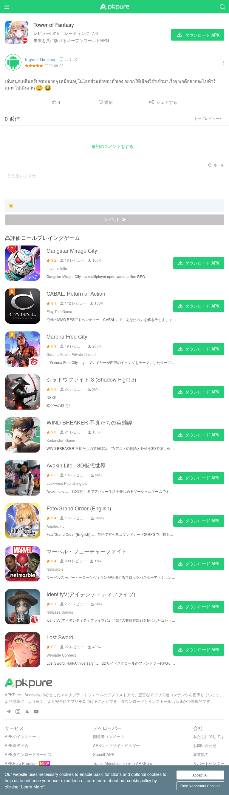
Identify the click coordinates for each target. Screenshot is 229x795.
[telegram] (8, 712)
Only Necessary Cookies (200, 785)
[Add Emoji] (11, 206)
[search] (222, 6)
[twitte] (27, 712)
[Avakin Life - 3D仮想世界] (23, 478)
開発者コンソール (108, 736)
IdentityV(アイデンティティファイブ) (91, 594)
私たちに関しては (208, 736)
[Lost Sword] (23, 650)
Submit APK (103, 754)
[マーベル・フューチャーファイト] (23, 564)
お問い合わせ (204, 745)
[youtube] (36, 712)
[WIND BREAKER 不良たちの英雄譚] (23, 435)
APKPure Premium (21, 763)
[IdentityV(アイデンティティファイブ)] (23, 607)
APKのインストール (22, 736)
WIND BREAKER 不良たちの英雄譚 (89, 422)
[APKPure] (114, 6)
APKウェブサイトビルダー (116, 745)
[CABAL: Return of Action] (23, 306)
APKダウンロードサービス (28, 754)
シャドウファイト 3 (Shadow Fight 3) (91, 379)
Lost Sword (60, 637)
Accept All (200, 774)
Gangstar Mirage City (72, 250)
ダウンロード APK (202, 263)
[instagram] (17, 712)
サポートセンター (208, 763)
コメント (112, 219)
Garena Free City (67, 336)
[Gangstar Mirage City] (23, 263)
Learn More (32, 787)
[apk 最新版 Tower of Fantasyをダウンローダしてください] (17, 32)
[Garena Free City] (23, 349)
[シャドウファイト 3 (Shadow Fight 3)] (23, 392)
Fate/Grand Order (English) (79, 508)
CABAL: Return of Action (76, 293)
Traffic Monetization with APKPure (122, 763)
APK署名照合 (16, 745)
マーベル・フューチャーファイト (87, 551)
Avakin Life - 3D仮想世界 (76, 465)
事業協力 (201, 754)
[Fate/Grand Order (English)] (23, 521)
